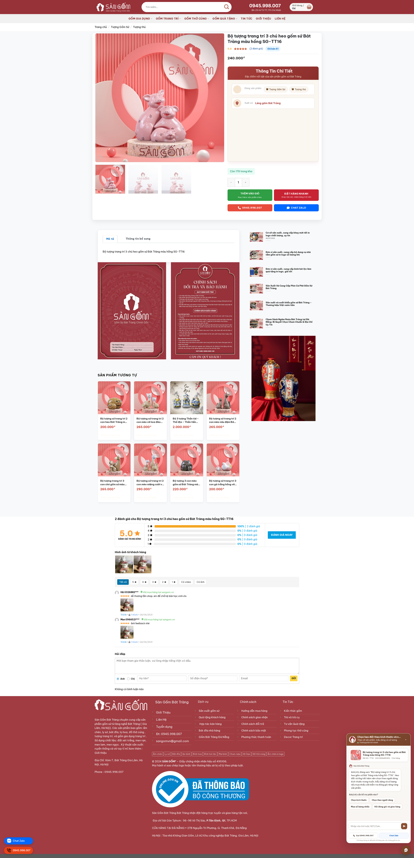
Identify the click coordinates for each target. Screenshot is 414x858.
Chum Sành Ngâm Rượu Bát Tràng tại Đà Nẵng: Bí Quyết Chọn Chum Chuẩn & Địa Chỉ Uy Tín (289, 322)
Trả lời (123, 614)
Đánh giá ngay (282, 534)
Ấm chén (157, 754)
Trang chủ (101, 27)
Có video (186, 582)
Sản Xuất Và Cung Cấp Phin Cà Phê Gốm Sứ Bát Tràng (289, 287)
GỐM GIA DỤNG (139, 18)
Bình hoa (197, 754)
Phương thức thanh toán (256, 737)
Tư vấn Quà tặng (295, 724)
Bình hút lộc (210, 754)
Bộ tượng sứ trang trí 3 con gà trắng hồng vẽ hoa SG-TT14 (222, 482)
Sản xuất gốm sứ (209, 710)
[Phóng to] (99, 158)
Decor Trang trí (293, 737)
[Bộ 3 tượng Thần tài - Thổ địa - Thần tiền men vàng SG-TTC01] (186, 397)
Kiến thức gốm (293, 710)
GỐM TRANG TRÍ (167, 18)
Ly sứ (167, 754)
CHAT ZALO (298, 207)
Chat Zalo (393, 835)
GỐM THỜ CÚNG (195, 18)
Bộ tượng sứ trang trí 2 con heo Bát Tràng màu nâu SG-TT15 (114, 420)
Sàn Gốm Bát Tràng (107, 719)
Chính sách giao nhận (254, 717)
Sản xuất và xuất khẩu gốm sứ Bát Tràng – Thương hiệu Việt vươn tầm (288, 304)
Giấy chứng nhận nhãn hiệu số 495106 (202, 761)
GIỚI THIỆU (263, 18)
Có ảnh (200, 582)
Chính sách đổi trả (252, 724)
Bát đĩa (176, 754)
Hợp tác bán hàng (210, 724)
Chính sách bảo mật (253, 730)
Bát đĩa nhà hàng (209, 730)
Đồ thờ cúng (259, 754)
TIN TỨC (246, 18)
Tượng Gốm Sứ (120, 27)
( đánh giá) (256, 48)
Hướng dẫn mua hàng (254, 710)
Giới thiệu (101, 752)
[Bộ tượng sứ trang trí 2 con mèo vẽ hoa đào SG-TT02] (150, 397)
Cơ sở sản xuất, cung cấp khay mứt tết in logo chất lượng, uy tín (288, 234)
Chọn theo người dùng (382, 800)
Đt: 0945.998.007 (169, 734)
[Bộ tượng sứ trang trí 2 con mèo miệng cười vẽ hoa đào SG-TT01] (150, 460)
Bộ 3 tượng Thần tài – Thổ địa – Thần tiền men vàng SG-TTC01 (186, 420)
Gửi (294, 678)
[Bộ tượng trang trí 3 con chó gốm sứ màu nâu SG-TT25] (114, 460)
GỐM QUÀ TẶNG (223, 18)
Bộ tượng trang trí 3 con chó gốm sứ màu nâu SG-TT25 (112, 482)
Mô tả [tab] (110, 238)
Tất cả (123, 582)
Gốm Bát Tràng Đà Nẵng (214, 737)
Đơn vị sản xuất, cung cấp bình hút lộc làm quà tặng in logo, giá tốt (288, 270)
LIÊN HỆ (280, 18)
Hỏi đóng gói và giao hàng (387, 806)
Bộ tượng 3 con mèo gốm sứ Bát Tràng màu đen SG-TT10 (186, 482)
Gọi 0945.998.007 (365, 835)
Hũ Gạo (246, 754)
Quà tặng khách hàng (212, 717)
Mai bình (223, 754)
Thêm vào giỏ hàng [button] (110, 435)
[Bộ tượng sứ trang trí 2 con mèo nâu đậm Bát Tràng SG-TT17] (223, 397)
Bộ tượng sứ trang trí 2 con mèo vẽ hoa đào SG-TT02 (150, 420)
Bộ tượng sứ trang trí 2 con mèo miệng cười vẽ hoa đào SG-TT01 (150, 482)
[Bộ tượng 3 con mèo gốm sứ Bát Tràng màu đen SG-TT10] (186, 460)
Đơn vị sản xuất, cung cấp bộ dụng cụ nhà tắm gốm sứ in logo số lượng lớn (288, 253)
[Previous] (102, 98)
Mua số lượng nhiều (360, 806)
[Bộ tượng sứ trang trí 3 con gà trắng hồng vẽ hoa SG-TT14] (223, 460)
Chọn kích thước (359, 800)
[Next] (218, 98)
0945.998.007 (265, 5)
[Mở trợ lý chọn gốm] (406, 850)
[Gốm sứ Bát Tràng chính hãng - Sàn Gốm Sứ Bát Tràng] (112, 7)
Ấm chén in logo (275, 754)
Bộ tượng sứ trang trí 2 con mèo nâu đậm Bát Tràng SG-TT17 (222, 420)
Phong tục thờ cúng (296, 730)
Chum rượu (234, 754)
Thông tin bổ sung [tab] (138, 238)
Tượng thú (139, 27)
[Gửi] (404, 826)
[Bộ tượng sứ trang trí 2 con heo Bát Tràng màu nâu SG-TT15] (114, 397)
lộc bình (186, 754)
